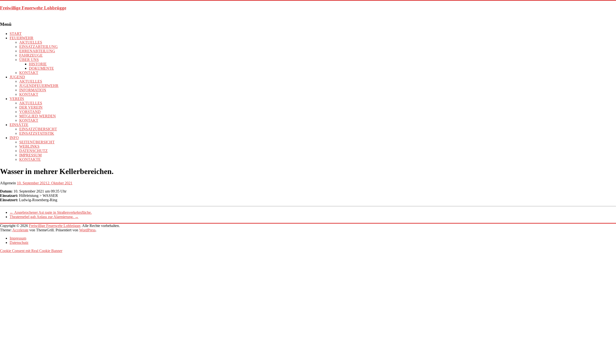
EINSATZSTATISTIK (36, 133)
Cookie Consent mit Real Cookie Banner (31, 251)
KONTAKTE (30, 159)
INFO (14, 138)
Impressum (18, 238)
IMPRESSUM (30, 155)
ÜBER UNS (29, 60)
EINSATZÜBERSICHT (38, 129)
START (16, 34)
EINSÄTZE (19, 125)
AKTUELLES (30, 42)
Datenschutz (19, 242)
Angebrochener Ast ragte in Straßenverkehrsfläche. (51, 212)
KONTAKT (28, 73)
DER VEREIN (31, 107)
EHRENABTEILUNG (37, 51)
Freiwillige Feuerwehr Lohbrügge (33, 7)
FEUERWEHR (21, 38)
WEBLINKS (29, 146)
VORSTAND (30, 112)
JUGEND (17, 77)
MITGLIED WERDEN (37, 116)
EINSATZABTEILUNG (38, 47)
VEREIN (17, 99)
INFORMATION (32, 90)
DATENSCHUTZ (33, 151)
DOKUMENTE (41, 68)
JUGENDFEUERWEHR (38, 86)
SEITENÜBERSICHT (37, 142)
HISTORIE (38, 64)
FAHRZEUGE (31, 55)
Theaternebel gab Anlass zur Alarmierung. (44, 217)
